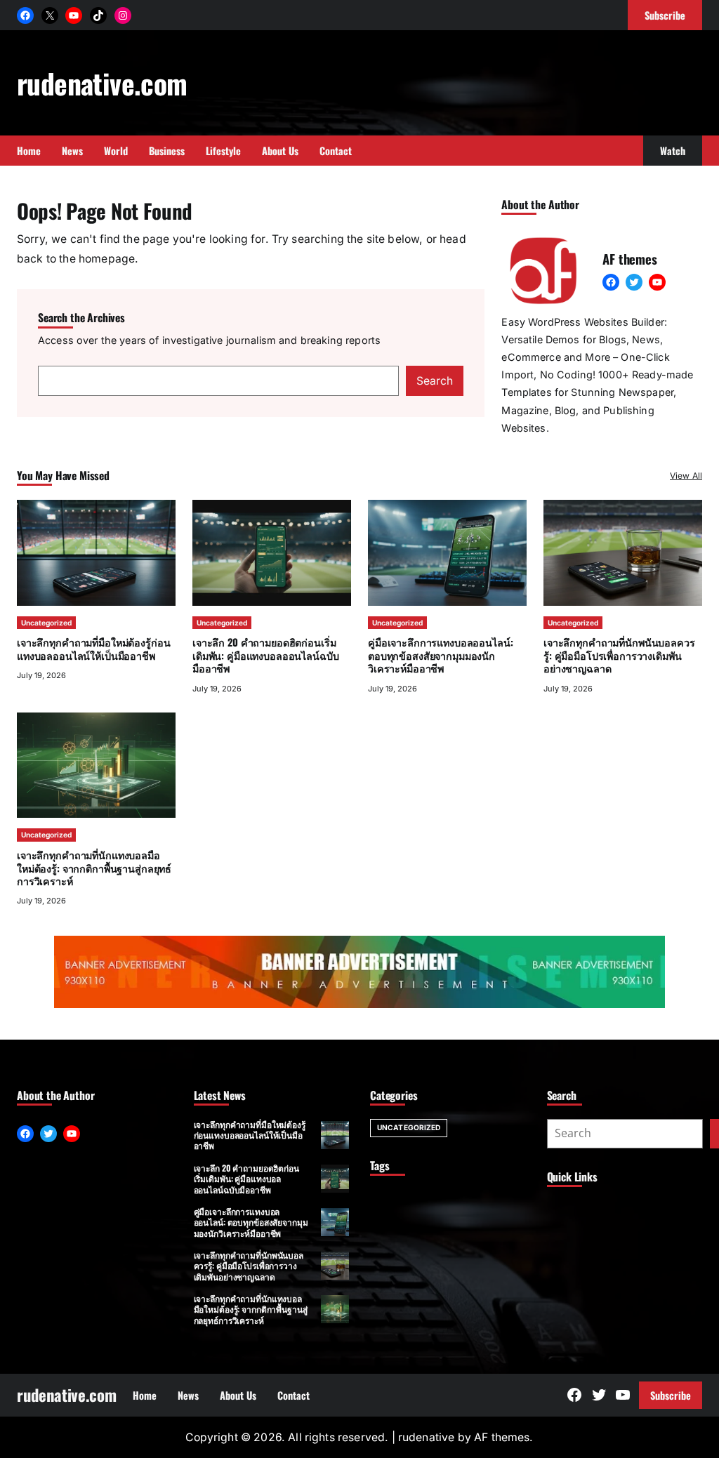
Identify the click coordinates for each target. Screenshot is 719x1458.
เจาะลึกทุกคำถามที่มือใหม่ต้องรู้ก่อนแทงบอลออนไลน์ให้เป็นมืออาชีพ (93, 648)
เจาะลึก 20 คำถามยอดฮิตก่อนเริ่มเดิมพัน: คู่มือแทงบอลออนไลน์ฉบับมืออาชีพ (265, 655)
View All (686, 475)
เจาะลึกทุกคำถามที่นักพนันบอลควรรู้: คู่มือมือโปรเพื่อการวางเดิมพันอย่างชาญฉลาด (619, 655)
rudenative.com (102, 82)
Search (434, 380)
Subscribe (670, 1395)
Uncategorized (46, 622)
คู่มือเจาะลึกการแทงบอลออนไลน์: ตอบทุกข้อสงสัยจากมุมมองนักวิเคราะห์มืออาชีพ (440, 655)
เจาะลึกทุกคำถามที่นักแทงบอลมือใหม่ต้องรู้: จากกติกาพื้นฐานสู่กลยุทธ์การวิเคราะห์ (94, 867)
